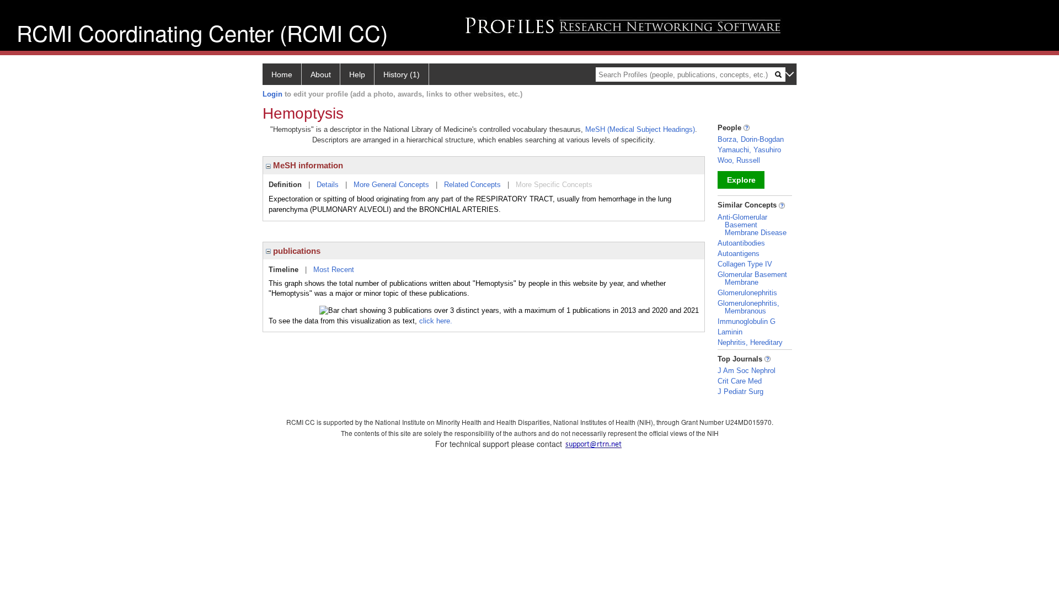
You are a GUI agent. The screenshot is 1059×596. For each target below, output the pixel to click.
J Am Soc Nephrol (746, 370)
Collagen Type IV (745, 264)
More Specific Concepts (554, 184)
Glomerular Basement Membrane (752, 278)
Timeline (283, 269)
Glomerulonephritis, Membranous (748, 307)
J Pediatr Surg (740, 391)
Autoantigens (739, 253)
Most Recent (333, 269)
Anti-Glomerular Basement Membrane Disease (752, 225)
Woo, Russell (739, 160)
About (321, 74)
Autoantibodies (741, 243)
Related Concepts (472, 184)
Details (328, 184)
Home (281, 74)
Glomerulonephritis (747, 293)
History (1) (401, 74)
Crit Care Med (740, 381)
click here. (435, 321)
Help (357, 74)
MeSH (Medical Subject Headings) (640, 129)
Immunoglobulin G (746, 321)
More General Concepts (391, 184)
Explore (741, 179)
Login (272, 94)
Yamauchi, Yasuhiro (749, 150)
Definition (285, 184)
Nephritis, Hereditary (750, 342)
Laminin (730, 332)
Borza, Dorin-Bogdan (751, 139)
